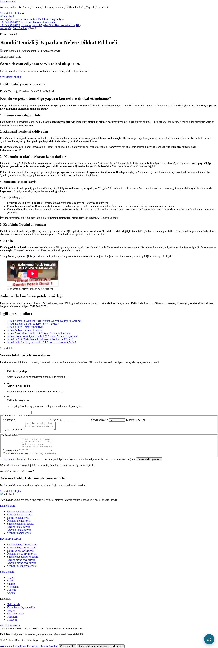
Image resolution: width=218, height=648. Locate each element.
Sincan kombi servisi (18, 517)
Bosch (10, 580)
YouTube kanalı (15, 613)
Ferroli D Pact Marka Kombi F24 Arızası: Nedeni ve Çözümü (40, 339)
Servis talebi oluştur (10, 76)
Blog (52, 19)
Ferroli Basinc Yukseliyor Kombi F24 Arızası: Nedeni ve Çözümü (42, 336)
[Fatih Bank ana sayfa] (7, 16)
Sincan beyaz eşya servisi (20, 550)
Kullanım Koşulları (48, 646)
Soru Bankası (30, 19)
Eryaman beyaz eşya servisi (21, 547)
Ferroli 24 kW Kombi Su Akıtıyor (25, 326)
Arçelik (11, 577)
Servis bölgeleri (40, 25)
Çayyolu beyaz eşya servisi (21, 562)
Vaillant (11, 583)
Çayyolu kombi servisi (19, 529)
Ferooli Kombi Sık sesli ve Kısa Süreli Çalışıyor (32, 323)
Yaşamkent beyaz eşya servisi (22, 556)
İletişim (60, 19)
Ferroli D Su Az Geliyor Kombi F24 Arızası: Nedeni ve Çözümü (41, 342)
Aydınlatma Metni (13, 459)
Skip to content (8, 1)
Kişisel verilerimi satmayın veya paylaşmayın (101, 646)
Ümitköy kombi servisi (19, 520)
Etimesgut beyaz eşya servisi (22, 544)
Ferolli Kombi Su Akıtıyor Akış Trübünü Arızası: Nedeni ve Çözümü (44, 320)
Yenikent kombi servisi (19, 532)
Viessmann (13, 586)
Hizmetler (17, 19)
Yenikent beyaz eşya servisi (21, 565)
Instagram (12, 616)
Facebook (12, 619)
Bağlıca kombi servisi (18, 526)
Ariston (11, 592)
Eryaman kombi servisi (19, 514)
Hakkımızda (13, 604)
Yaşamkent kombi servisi (20, 523)
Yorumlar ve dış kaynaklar (21, 607)
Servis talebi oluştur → (12, 13)
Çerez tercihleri (67, 646)
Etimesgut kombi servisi (20, 511)
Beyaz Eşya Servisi (10, 538)
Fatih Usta (43, 19)
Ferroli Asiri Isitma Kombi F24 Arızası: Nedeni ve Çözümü (39, 333)
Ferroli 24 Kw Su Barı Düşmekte (25, 330)
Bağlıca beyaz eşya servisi (21, 559)
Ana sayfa (5, 19)
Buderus (11, 589)
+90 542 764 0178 (10, 22)
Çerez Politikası (28, 646)
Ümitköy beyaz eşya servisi (21, 553)
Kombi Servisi (7, 505)
